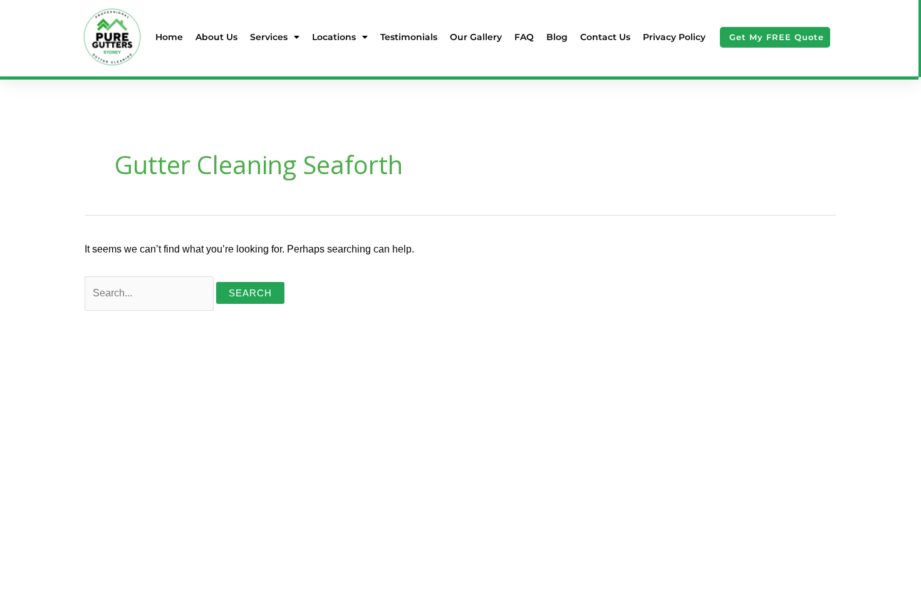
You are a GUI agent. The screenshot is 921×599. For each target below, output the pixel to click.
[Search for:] (150, 293)
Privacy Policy (674, 37)
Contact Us (605, 37)
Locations (334, 37)
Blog (557, 37)
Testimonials (408, 37)
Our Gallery (476, 37)
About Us (216, 37)
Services (269, 37)
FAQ (524, 37)
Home (169, 37)
